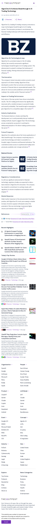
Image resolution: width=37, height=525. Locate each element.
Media (3, 462)
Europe (22, 453)
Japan (22, 462)
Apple (3, 385)
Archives (4, 488)
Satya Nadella (24, 380)
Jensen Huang (24, 371)
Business (23, 479)
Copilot (3, 403)
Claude (3, 400)
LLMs (21, 424)
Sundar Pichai (24, 377)
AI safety (23, 430)
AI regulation (24, 438)
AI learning (4, 465)
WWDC (3, 424)
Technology (23, 476)
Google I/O (4, 421)
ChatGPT (4, 395)
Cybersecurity (5, 453)
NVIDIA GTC (5, 430)
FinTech (3, 447)
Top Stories (4, 476)
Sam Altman (24, 368)
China (22, 450)
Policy (22, 482)
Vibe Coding (23, 436)
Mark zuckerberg (25, 383)
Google (3, 371)
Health (22, 488)
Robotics (4, 450)
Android (3, 412)
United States (24, 447)
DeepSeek (4, 409)
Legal (3, 459)
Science (22, 491)
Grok (2, 406)
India (21, 456)
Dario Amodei (24, 385)
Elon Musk (23, 374)
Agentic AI (23, 421)
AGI (21, 427)
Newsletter (4, 482)
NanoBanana (24, 412)
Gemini (3, 397)
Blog (2, 485)
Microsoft (4, 377)
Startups (23, 485)
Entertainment (24, 493)
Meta (3, 380)
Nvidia (3, 383)
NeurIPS (4, 436)
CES (2, 438)
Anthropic (4, 374)
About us (4, 491)
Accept (6, 522)
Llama (22, 403)
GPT (21, 395)
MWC (3, 433)
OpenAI (3, 368)
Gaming (3, 456)
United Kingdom (25, 459)
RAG (21, 433)
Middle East (23, 465)
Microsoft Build (6, 427)
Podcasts (4, 479)
